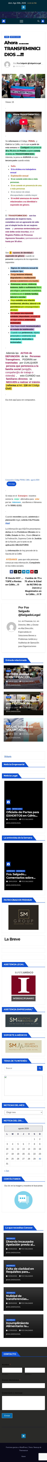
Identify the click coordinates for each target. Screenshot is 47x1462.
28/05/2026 (12, 1303)
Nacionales (21, 871)
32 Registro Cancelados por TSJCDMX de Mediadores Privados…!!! (23, 703)
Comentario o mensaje (12, 1393)
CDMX (6, 37)
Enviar (7, 1416)
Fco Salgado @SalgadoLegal (29, 63)
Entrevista (11, 871)
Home (23, 1456)
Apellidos (28, 1374)
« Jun (6, 1171)
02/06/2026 (12, 1276)
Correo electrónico (11, 1380)
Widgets (7, 756)
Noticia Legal (15, 37)
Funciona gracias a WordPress (17, 1447)
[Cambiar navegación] (21, 21)
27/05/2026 (12, 1330)
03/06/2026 (12, 1249)
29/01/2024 (13, 881)
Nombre (5, 1374)
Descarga (11, 484)
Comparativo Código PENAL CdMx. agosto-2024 (22, 480)
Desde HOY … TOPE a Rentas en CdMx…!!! (14, 581)
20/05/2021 (13, 819)
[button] (38, 21)
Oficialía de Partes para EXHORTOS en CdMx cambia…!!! (22, 815)
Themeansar (23, 1450)
